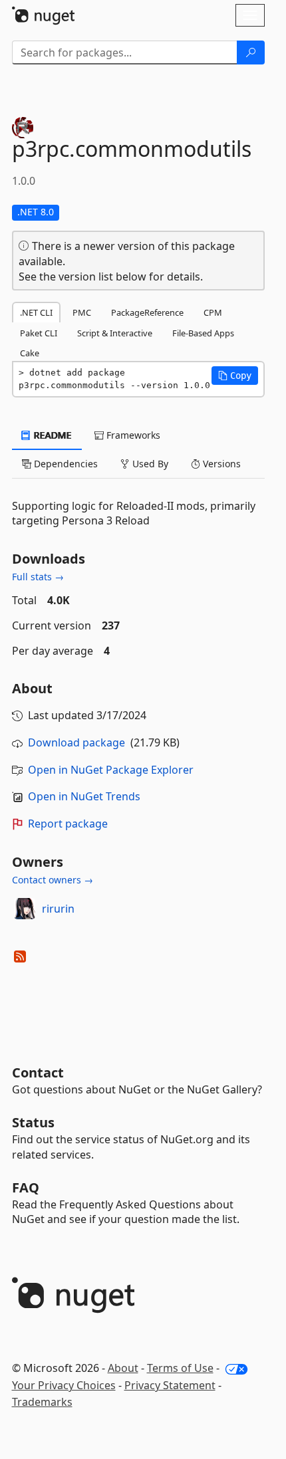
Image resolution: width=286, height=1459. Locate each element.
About (123, 1368)
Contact (38, 1072)
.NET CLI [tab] (36, 312)
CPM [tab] (213, 312)
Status (33, 1122)
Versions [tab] (220, 463)
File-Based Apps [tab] (203, 333)
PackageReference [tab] (147, 312)
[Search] (251, 52)
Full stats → (38, 576)
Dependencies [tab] (64, 463)
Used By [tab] (149, 463)
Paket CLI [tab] (38, 333)
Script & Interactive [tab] (114, 333)
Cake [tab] (29, 353)
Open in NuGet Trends (84, 796)
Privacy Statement (169, 1385)
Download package (76, 742)
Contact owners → (52, 879)
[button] (235, 375)
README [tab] (51, 435)
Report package (68, 823)
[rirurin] (25, 909)
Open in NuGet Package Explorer (111, 769)
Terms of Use (180, 1368)
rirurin (58, 908)
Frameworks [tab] (132, 435)
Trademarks (42, 1402)
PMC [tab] (81, 312)
